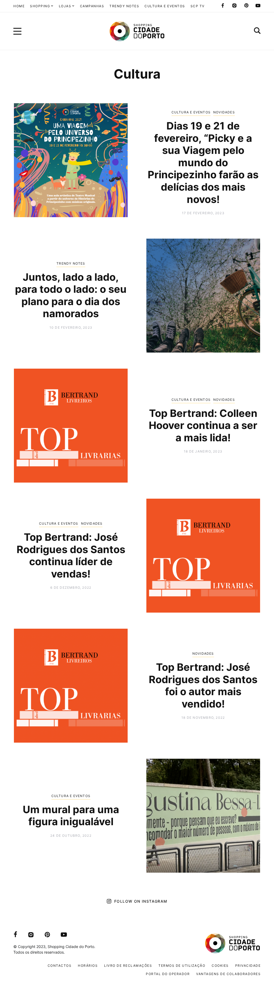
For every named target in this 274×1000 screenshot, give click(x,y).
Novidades (224, 112)
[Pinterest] (246, 5)
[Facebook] (222, 5)
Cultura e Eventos (191, 112)
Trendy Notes (70, 263)
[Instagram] (234, 5)
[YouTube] (258, 5)
